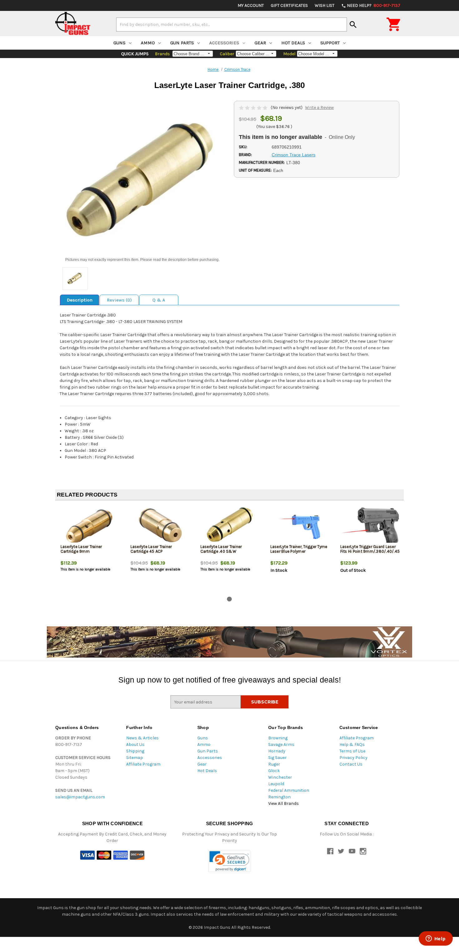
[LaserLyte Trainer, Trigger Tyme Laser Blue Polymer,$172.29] (300, 526)
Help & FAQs (352, 744)
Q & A (158, 300)
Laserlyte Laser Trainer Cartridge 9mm (81, 549)
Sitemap (134, 757)
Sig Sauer (277, 757)
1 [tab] (229, 599)
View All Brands (283, 803)
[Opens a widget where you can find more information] (435, 939)
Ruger (274, 764)
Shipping (135, 751)
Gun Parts (182, 43)
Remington (279, 797)
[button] (229, 861)
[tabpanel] (90, 549)
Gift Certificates (289, 5)
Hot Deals (293, 43)
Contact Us (351, 764)
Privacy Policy (353, 757)
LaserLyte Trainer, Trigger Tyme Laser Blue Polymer (299, 549)
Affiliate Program (143, 764)
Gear (260, 43)
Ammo (148, 43)
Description (79, 300)
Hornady (276, 751)
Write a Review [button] (319, 107)
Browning (278, 738)
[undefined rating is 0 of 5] (254, 107)
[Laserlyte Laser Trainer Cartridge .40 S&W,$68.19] (230, 526)
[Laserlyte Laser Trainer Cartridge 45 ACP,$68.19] (160, 526)
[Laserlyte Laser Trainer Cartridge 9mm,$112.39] (90, 526)
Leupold (276, 783)
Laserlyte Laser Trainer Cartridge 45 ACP (151, 549)
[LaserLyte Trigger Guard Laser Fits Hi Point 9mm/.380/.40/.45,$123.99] (370, 526)
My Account (251, 5)
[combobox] (231, 24)
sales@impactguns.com (80, 797)
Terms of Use (352, 751)
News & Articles (142, 738)
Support (330, 43)
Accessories (224, 43)
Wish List (324, 5)
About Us (135, 744)
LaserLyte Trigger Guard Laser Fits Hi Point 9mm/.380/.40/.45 (370, 549)
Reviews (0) (119, 300)
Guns (119, 43)
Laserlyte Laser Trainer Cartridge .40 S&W (221, 549)
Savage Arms (281, 744)
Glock (274, 770)
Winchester (280, 777)
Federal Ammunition (288, 790)
